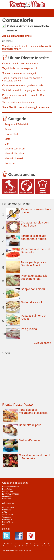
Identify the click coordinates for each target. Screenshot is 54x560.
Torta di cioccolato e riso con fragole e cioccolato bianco (22, 79)
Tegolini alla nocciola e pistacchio (20, 68)
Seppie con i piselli (33, 289)
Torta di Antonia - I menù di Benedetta (34, 457)
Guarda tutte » (42, 342)
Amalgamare (7, 515)
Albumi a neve (8, 507)
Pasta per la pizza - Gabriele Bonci (33, 264)
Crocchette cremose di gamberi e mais (22, 85)
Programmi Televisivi (16, 124)
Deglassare (7, 519)
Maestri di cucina (14, 153)
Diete (7, 139)
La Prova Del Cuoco (10, 494)
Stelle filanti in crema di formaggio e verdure (25, 107)
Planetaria (6, 510)
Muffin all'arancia (29, 440)
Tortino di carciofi (31, 302)
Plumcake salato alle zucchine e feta (34, 277)
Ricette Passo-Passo (17, 404)
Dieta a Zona (7, 491)
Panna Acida (7, 522)
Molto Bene (7, 496)
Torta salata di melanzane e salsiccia (33, 411)
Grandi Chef (11, 134)
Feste (7, 129)
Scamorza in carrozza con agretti (19, 73)
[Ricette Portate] (42, 186)
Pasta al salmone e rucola (33, 317)
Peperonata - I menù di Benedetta (35, 251)
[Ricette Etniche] (26, 186)
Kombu (5, 524)
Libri (6, 143)
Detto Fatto (6, 499)
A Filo (4, 512)
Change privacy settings (41, 550)
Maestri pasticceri (14, 148)
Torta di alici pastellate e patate (18, 102)
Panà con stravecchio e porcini (36, 211)
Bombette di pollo (30, 425)
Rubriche (9, 163)
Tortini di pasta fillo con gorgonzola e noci (24, 90)
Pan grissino (29, 328)
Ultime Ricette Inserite (28, 58)
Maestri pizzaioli (13, 158)
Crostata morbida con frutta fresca (20, 63)
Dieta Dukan (7, 489)
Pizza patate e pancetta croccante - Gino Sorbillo (23, 96)
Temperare (6, 517)
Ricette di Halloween (10, 487)
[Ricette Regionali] (10, 186)
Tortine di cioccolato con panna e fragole (34, 237)
